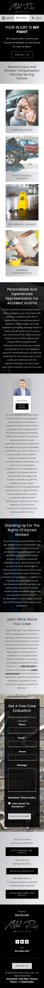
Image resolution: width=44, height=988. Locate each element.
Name (22, 724)
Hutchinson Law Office (22, 851)
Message (22, 765)
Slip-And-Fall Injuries (22, 224)
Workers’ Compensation (22, 272)
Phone (22, 751)
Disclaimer (13, 797)
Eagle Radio (27, 981)
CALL (38, 18)
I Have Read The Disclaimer (21, 805)
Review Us (22, 966)
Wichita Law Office (22, 871)
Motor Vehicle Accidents (22, 177)
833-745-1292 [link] (28, 666)
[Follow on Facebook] (17, 942)
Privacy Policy (28, 797)
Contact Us (22, 55)
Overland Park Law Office (22, 894)
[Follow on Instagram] (27, 942)
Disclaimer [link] (12, 979)
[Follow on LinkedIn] (22, 942)
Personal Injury (22, 129)
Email (23, 17)
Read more (22, 406)
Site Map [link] (23, 979)
